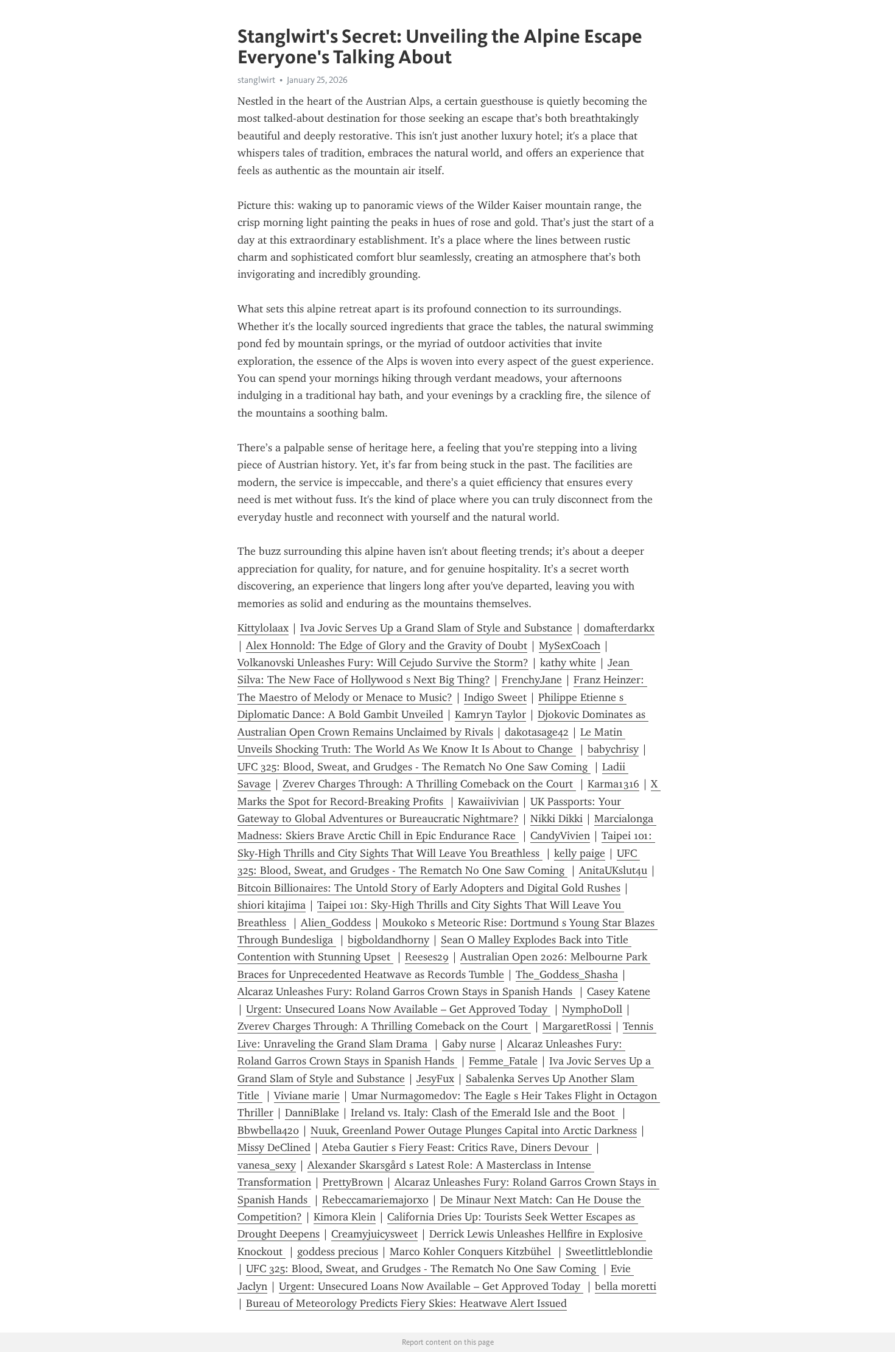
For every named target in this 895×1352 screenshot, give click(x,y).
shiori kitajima (271, 905)
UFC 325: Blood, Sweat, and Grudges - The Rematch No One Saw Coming (414, 766)
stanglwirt (256, 79)
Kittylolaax (263, 628)
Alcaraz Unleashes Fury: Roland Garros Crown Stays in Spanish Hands (406, 991)
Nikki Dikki (556, 818)
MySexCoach (569, 645)
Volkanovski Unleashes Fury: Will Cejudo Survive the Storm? (382, 662)
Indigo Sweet (495, 697)
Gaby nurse (469, 1044)
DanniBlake (312, 1112)
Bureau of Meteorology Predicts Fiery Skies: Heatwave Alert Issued (406, 1303)
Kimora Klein (345, 1216)
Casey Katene (618, 991)
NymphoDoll (592, 1009)
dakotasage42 (537, 732)
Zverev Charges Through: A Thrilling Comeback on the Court (429, 783)
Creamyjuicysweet (374, 1234)
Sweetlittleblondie (609, 1251)
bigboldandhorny (388, 939)
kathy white (568, 662)
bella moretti (625, 1286)
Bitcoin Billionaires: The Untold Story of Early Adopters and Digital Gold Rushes (428, 888)
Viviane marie (307, 1095)
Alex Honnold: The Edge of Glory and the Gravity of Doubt (386, 645)
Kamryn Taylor (490, 714)
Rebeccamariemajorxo (375, 1199)
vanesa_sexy (266, 1165)
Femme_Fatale (503, 1061)
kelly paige (579, 853)
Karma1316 (613, 783)
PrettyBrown (353, 1182)
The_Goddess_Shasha (567, 974)
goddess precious (337, 1251)
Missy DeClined (274, 1147)
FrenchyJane (532, 679)
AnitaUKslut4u (613, 870)
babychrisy (613, 749)
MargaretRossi (576, 1026)
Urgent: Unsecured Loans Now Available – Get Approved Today (398, 1009)
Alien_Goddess (336, 922)
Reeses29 (427, 956)
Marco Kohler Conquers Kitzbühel (472, 1251)
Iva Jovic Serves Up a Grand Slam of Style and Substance (436, 628)
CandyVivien (560, 835)
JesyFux (435, 1078)
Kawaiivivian (488, 801)
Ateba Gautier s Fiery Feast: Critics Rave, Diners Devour (457, 1147)
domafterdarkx (619, 628)
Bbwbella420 (268, 1130)
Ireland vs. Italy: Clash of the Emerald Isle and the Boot (484, 1112)
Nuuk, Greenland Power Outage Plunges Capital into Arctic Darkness (474, 1130)
